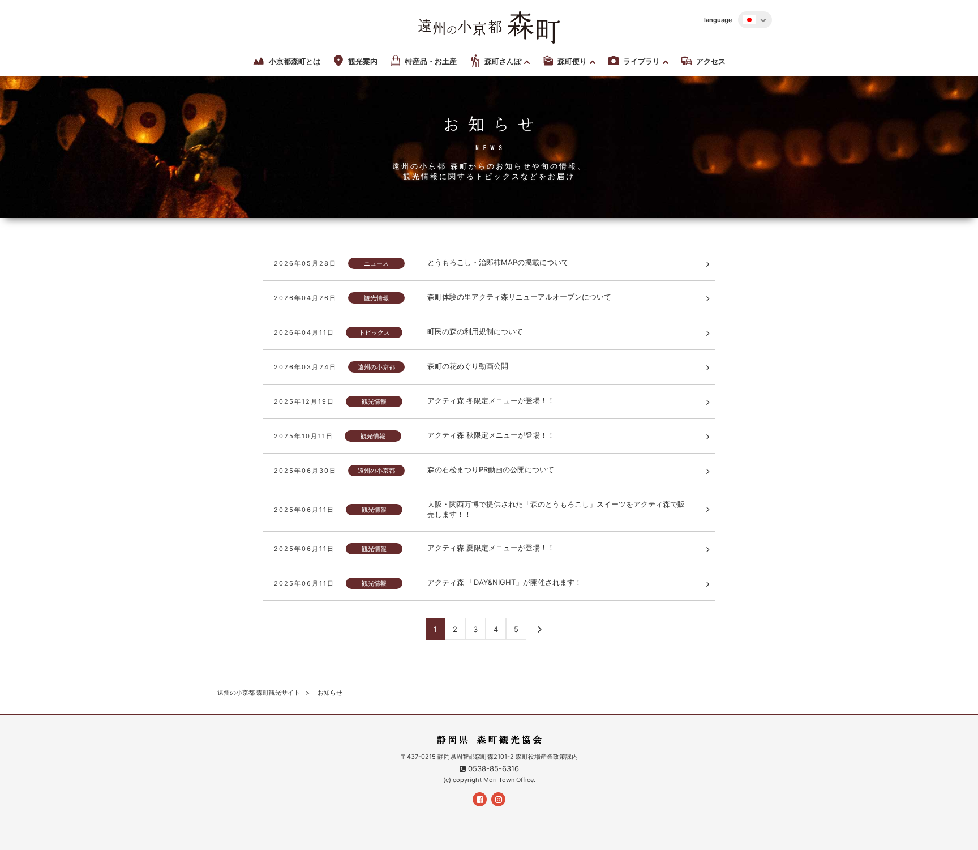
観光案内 (363, 61)
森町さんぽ (502, 61)
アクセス (711, 61)
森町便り (572, 61)
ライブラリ (641, 61)
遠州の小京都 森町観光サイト (258, 693)
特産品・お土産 (431, 61)
